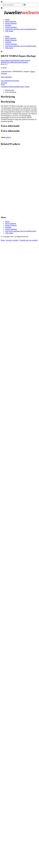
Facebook (4, 86)
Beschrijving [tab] (9, 90)
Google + (22, 86)
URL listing (9, 31)
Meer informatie (6, 77)
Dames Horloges (11, 23)
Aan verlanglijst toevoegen (10, 81)
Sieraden (8, 25)
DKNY (8, 137)
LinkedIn (15, 86)
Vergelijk (4, 83)
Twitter (10, 86)
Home (7, 19)
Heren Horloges (10, 21)
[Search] (24, 5)
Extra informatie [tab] (10, 92)
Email (27, 86)
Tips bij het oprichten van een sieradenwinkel (20, 29)
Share (3, 85)
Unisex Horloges (11, 27)
